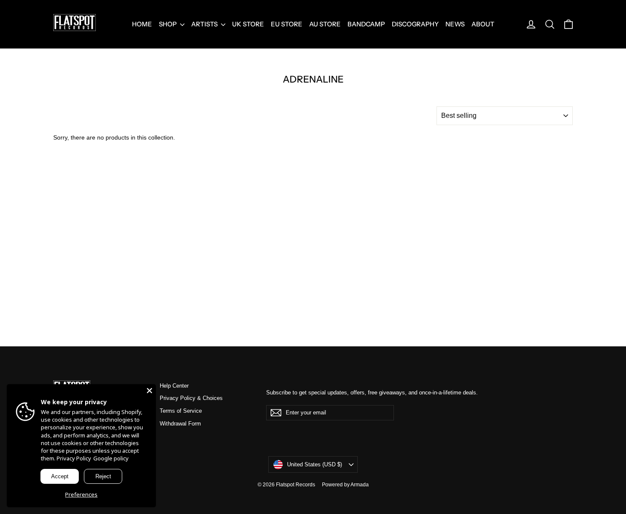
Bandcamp (366, 24)
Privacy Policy (74, 458)
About (482, 24)
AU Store (325, 24)
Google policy (111, 458)
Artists (205, 24)
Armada (359, 485)
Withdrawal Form (180, 423)
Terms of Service (181, 411)
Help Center (174, 386)
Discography (415, 24)
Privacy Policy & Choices (191, 398)
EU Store (286, 24)
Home (142, 24)
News (455, 24)
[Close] (149, 390)
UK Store (248, 24)
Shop (168, 24)
